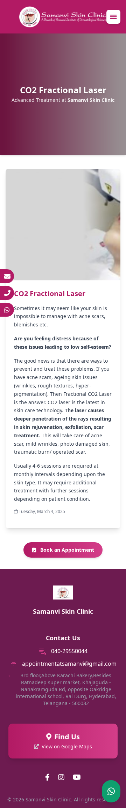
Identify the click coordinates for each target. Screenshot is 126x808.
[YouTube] (77, 777)
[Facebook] (47, 777)
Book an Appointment (66, 549)
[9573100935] (7, 310)
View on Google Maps (67, 746)
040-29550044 (69, 651)
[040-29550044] (7, 293)
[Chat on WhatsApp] (111, 791)
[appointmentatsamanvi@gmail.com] (7, 276)
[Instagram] (61, 777)
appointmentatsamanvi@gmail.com (69, 663)
